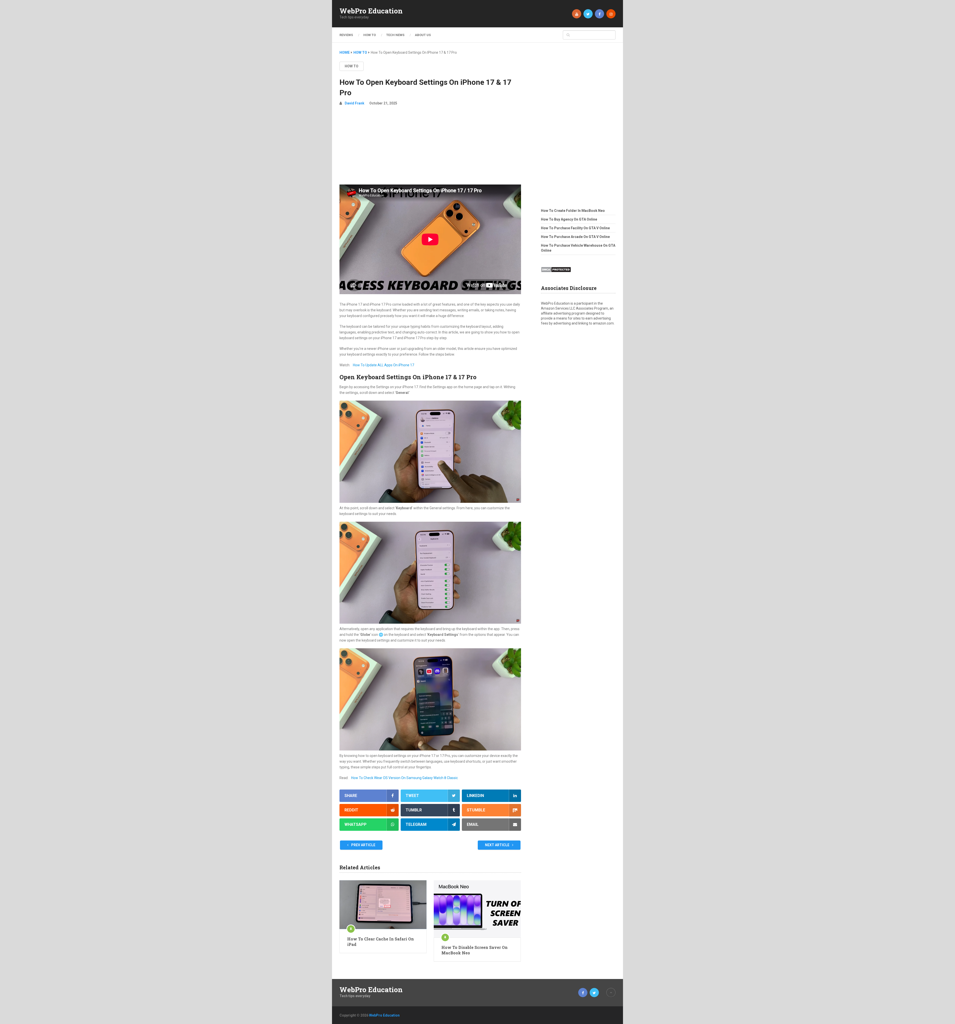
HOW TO (369, 35)
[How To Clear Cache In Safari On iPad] (383, 904)
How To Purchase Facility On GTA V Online (575, 228)
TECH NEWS (395, 35)
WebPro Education (371, 10)
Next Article (497, 845)
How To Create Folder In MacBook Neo (573, 211)
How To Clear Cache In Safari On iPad (380, 941)
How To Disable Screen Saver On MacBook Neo (474, 950)
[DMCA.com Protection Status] (556, 274)
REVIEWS (346, 35)
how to (351, 66)
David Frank (354, 103)
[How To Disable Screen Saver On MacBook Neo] (477, 908)
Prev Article (362, 845)
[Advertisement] (430, 147)
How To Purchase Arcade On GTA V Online (575, 237)
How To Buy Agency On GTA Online (569, 219)
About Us (423, 35)
